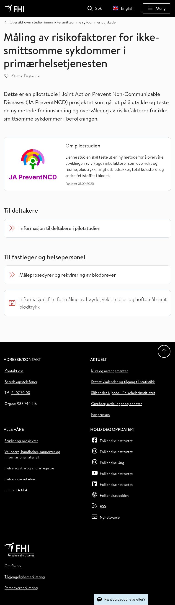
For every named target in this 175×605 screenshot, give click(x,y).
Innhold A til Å (16, 489)
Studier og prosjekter (21, 440)
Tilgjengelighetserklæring (25, 576)
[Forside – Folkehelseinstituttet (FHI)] (14, 8)
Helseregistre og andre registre (29, 468)
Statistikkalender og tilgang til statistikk (123, 381)
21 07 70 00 (20, 392)
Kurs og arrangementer (109, 370)
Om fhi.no (13, 565)
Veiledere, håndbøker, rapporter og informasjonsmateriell (32, 454)
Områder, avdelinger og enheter (116, 403)
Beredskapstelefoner (21, 381)
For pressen (100, 414)
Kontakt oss (14, 370)
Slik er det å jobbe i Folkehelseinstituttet (123, 392)
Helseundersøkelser (20, 478)
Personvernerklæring (21, 587)
